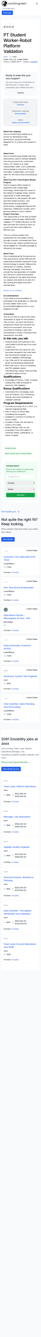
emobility (34, 62)
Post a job (7, 13)
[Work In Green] (14, 3)
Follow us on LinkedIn (12, 290)
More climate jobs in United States (18, 453)
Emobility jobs (10, 448)
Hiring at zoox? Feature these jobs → (15, 762)
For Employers (9, 8)
